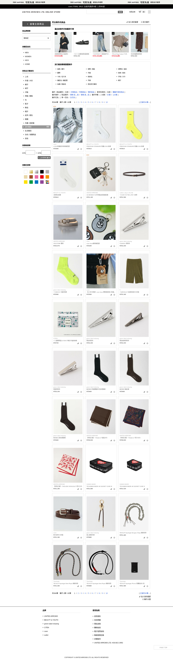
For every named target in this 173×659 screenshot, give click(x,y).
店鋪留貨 (97, 639)
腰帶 (58, 73)
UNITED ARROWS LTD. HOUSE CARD (108, 643)
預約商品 (91, 92)
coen (46, 631)
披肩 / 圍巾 (60, 69)
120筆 (115, 95)
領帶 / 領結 (91, 69)
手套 (89, 73)
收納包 (90, 76)
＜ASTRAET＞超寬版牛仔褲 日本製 (101, 54)
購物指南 (97, 628)
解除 (47, 127)
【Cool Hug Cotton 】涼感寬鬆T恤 (120, 54)
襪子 (119, 80)
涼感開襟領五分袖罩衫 (61, 54)
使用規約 (97, 616)
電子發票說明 (99, 631)
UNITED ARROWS (51, 616)
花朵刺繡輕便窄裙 (136, 54)
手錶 (89, 80)
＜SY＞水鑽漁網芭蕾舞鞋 (81, 54)
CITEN (46, 628)
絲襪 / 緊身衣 (61, 84)
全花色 (72, 97)
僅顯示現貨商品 (118, 92)
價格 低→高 (74, 95)
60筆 (109, 95)
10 (107, 102)
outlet (46, 635)
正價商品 (74, 92)
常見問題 (97, 620)
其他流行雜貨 (92, 84)
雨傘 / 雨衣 (121, 73)
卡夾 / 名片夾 (61, 76)
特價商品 (82, 92)
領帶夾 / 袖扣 (122, 69)
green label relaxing (51, 624)
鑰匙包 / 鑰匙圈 (62, 80)
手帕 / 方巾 (121, 76)
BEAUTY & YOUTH (51, 620)
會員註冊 (132, 12)
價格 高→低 (85, 95)
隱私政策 (97, 624)
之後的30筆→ (145, 102)
